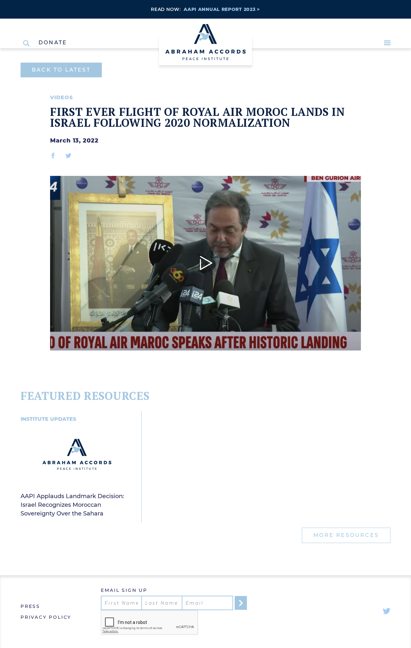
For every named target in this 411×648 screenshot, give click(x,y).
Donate (53, 42)
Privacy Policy (46, 617)
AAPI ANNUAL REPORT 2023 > (222, 9)
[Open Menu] (387, 42)
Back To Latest (61, 70)
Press (30, 606)
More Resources (346, 535)
